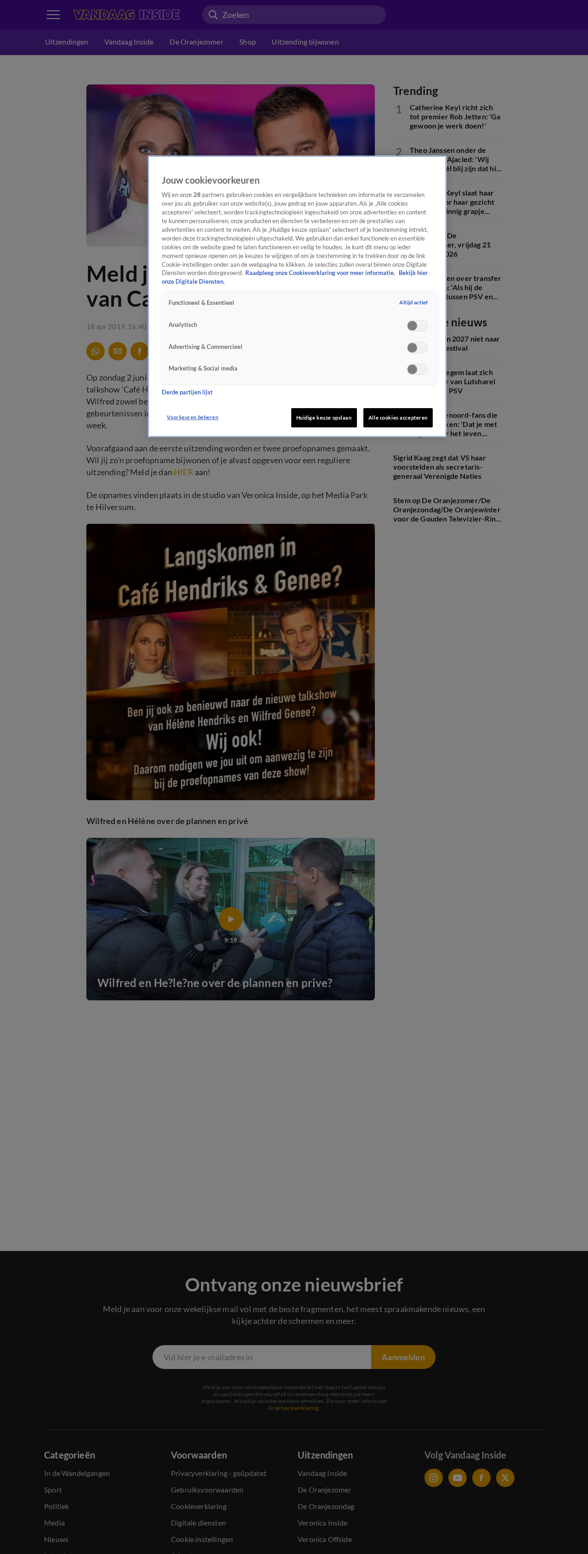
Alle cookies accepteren (398, 418)
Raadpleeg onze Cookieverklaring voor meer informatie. (320, 272)
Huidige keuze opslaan (324, 418)
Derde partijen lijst (187, 391)
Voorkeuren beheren (192, 417)
